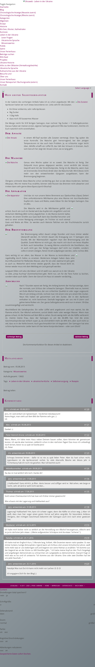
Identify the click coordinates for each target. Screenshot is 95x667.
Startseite (4, 7)
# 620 (86, 564)
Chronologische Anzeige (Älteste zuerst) (17, 15)
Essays (3, 23)
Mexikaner (10, 525)
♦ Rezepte (74, 381)
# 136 (86, 479)
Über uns (4, 76)
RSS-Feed (4, 57)
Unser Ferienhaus (8, 51)
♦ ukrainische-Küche (40, 381)
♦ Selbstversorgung (59, 381)
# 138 (86, 507)
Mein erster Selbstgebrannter (26, 94)
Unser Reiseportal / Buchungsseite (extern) (19, 82)
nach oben (79, 586)
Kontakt (3, 85)
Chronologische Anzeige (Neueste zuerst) (18, 12)
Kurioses (4, 32)
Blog (2, 9)
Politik (2, 46)
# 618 (86, 538)
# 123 (86, 453)
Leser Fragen (6, 37)
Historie (3, 26)
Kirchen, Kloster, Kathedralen (13, 29)
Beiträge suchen (7, 54)
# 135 (86, 491)
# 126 (86, 468)
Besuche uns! (6, 73)
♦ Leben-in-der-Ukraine (19, 381)
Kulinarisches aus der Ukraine (13, 71)
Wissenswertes (7, 43)
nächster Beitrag (81, 337)
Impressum (56, 586)
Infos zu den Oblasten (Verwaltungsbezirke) (19, 65)
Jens (10, 479)
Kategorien (5, 18)
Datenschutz (67, 586)
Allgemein (4, 21)
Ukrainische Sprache (9, 40)
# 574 (86, 525)
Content (3, 589)
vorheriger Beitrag (14, 337)
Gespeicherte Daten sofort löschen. (15, 654)
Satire (2, 48)
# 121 (86, 424)
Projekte (3, 60)
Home (47, 586)
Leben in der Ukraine (9, 35)
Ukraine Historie (7, 62)
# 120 (86, 409)
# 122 (86, 435)
